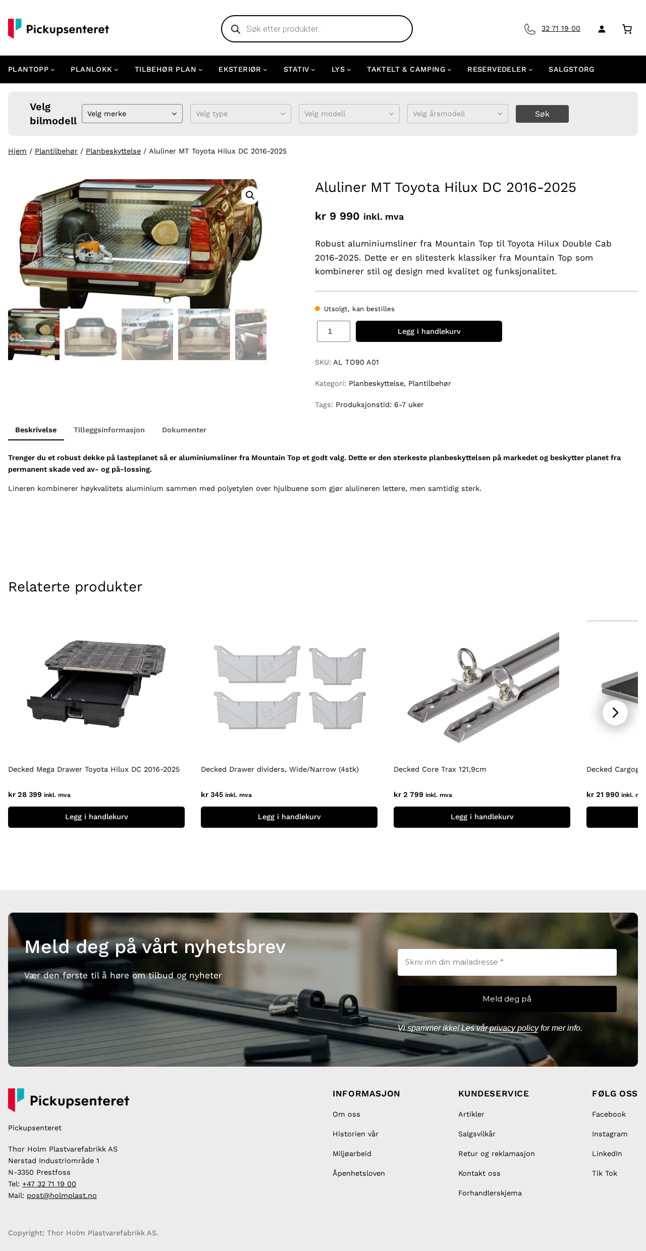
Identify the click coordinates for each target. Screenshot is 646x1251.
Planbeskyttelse (113, 151)
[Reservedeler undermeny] (530, 69)
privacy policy (514, 1028)
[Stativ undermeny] (313, 69)
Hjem (17, 151)
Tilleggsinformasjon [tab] (109, 430)
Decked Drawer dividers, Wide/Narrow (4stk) (280, 769)
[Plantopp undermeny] (52, 69)
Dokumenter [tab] (184, 430)
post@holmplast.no (62, 1195)
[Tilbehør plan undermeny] (200, 69)
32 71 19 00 (561, 28)
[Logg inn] (600, 29)
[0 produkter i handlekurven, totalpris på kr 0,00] (627, 28)
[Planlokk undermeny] (116, 69)
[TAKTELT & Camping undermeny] (449, 69)
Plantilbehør (56, 151)
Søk (542, 114)
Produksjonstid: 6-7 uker (380, 405)
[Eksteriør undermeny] (265, 69)
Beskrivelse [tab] (36, 430)
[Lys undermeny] (349, 69)
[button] (250, 195)
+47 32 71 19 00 (49, 1184)
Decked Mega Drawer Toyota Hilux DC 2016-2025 (94, 769)
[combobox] (88, 114)
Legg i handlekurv (429, 331)
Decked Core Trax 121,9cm (440, 769)
